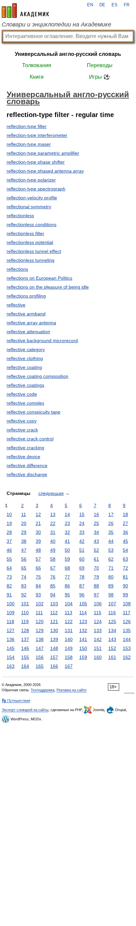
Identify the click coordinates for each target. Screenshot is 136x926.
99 (125, 594)
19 (9, 523)
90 (125, 585)
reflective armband (26, 313)
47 (23, 550)
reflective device (23, 456)
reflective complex (25, 403)
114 (83, 612)
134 (112, 630)
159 (83, 657)
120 (40, 621)
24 (82, 523)
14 (67, 514)
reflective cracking (25, 447)
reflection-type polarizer (31, 179)
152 (112, 648)
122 (69, 621)
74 (23, 577)
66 (38, 568)
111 (39, 612)
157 (54, 657)
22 (52, 523)
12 (38, 514)
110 (25, 612)
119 (25, 621)
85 (52, 585)
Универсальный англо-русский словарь (68, 54)
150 (83, 648)
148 (54, 648)
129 (40, 630)
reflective (16, 304)
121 (54, 621)
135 (127, 630)
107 (112, 603)
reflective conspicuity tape (33, 412)
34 (96, 532)
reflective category (26, 349)
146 (25, 648)
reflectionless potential (30, 242)
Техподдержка (42, 690)
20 (23, 523)
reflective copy (22, 420)
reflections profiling (26, 296)
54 (125, 550)
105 (83, 603)
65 (23, 568)
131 (69, 630)
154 (11, 657)
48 (38, 550)
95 (67, 594)
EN (90, 5)
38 (23, 541)
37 (9, 541)
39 (38, 541)
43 (96, 541)
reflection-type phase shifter (36, 162)
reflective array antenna (31, 322)
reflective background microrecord (42, 340)
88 (96, 585)
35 (111, 532)
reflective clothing (25, 358)
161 (112, 657)
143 (112, 639)
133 (98, 630)
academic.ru (25, 10)
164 (25, 666)
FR (126, 5)
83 (23, 585)
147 (40, 648)
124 (98, 621)
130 (54, 630)
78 (82, 577)
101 (25, 603)
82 (9, 585)
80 (111, 577)
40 (52, 541)
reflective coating (24, 367)
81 (125, 577)
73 (9, 577)
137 (25, 639)
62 (111, 559)
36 (125, 532)
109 (11, 612)
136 (11, 639)
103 (54, 603)
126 (127, 621)
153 (127, 648)
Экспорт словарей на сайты (25, 710)
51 (82, 550)
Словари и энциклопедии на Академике (56, 24)
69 (82, 568)
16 (96, 514)
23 (67, 523)
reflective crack (22, 429)
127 (11, 630)
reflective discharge (27, 474)
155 (25, 657)
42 (82, 541)
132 (83, 630)
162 (127, 657)
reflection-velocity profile (32, 197)
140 (69, 639)
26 (111, 523)
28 (9, 532)
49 (52, 550)
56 (23, 559)
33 (82, 532)
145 (11, 648)
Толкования (36, 65)
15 (82, 514)
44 (111, 541)
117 (126, 612)
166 (54, 666)
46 (9, 550)
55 (9, 559)
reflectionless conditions (31, 224)
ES (115, 5)
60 (82, 559)
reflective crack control (30, 438)
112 (54, 612)
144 (127, 639)
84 (38, 585)
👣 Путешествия (16, 701)
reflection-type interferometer (37, 135)
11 (23, 514)
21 (38, 523)
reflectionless (20, 215)
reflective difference (27, 465)
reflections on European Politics (39, 278)
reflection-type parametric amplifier (43, 153)
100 (11, 603)
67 (52, 568)
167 (69, 666)
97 (96, 594)
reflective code (22, 394)
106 (98, 603)
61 (96, 559)
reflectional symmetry (29, 206)
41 (67, 541)
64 (9, 568)
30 (38, 532)
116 (112, 612)
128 (25, 630)
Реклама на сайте (71, 690)
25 (96, 523)
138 (40, 639)
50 (67, 550)
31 (52, 532)
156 (40, 657)
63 (125, 559)
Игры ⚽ (99, 77)
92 (23, 594)
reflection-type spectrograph (36, 188)
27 (125, 523)
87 (82, 585)
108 (127, 603)
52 (96, 550)
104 (69, 603)
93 (38, 594)
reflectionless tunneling (30, 260)
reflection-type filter (27, 126)
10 (9, 514)
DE (102, 5)
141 (83, 639)
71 (111, 568)
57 (38, 559)
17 (111, 514)
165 (40, 666)
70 (96, 568)
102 (40, 603)
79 (96, 577)
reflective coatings (25, 385)
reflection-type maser (29, 144)
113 (68, 612)
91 (9, 594)
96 (82, 594)
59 (67, 559)
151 (98, 648)
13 (52, 514)
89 (111, 585)
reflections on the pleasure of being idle (48, 287)
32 (67, 532)
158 (69, 657)
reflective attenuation (28, 331)
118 (10, 621)
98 (111, 594)
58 (52, 559)
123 (83, 621)
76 (52, 577)
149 (69, 648)
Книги (37, 77)
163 (11, 666)
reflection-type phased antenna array (45, 171)
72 (125, 568)
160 (98, 657)
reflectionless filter (25, 233)
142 (98, 639)
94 (52, 594)
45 (125, 541)
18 (125, 514)
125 (112, 621)
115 (97, 612)
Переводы (100, 65)
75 (38, 577)
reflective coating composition (37, 376)
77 (67, 577)
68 (67, 568)
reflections (17, 269)
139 (54, 639)
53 (111, 550)
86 (67, 585)
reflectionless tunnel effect (34, 251)
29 (23, 532)
